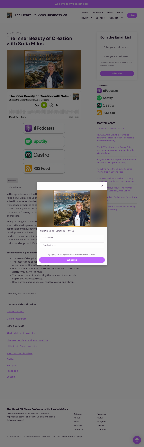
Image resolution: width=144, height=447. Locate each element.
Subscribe (72, 260)
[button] (102, 186)
